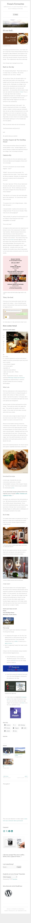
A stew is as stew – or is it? (22, 777)
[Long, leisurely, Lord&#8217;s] (20, 750)
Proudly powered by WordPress (15, 909)
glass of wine (8, 643)
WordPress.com (22, 910)
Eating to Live (6, 754)
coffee (16, 641)
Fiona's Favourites (15, 4)
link (19, 674)
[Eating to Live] (8, 750)
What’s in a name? (7, 777)
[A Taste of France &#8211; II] (8, 762)
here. (13, 487)
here (21, 92)
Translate (14, 879)
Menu (16, 14)
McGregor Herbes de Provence (16, 377)
